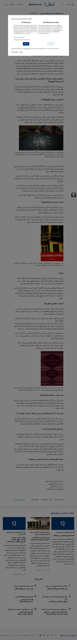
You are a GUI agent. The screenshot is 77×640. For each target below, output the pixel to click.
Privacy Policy (57, 30)
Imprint (20, 52)
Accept (26, 43)
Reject (51, 43)
